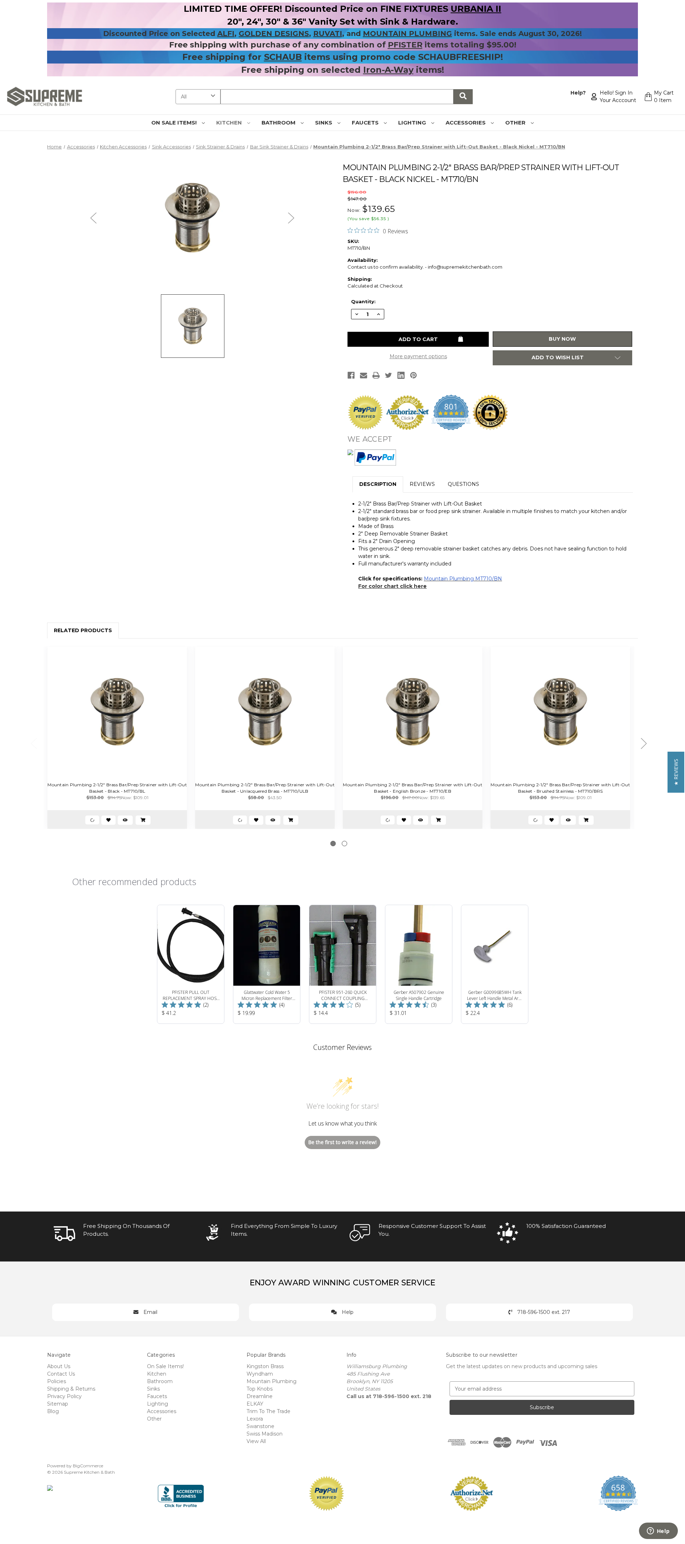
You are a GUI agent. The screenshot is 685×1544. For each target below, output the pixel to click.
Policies (56, 1381)
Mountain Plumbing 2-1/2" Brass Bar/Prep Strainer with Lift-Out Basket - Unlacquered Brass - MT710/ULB (265, 788)
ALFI (225, 33)
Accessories (466, 122)
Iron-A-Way (388, 70)
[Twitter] (388, 375)
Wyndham (260, 1374)
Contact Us (61, 1374)
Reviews (422, 484)
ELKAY (255, 1404)
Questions (463, 484)
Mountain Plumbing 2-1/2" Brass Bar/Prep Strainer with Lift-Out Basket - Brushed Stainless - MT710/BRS (560, 788)
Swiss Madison (265, 1434)
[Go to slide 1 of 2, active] (333, 843)
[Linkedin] (401, 375)
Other (516, 122)
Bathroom (279, 122)
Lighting (412, 122)
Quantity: (363, 301)
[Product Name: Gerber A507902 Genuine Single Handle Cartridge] (418, 964)
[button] (676, 772)
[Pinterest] (413, 375)
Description (377, 484)
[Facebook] (351, 375)
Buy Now (562, 339)
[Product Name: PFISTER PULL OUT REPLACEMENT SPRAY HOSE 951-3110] (190, 964)
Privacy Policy (64, 1396)
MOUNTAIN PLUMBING (407, 33)
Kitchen (229, 122)
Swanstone (260, 1426)
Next (291, 218)
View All (256, 1441)
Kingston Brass (265, 1366)
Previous (93, 218)
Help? (578, 93)
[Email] (363, 375)
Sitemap (57, 1404)
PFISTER (405, 45)
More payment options (418, 356)
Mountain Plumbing (271, 1381)
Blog (53, 1411)
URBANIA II (476, 9)
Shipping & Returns (71, 1389)
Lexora (255, 1419)
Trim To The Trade (268, 1411)
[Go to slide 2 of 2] (344, 843)
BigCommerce (88, 1465)
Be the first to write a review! (342, 1142)
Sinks (324, 122)
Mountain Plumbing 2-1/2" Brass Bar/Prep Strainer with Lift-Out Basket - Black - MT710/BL (117, 788)
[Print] (376, 375)
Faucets (366, 122)
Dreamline (260, 1396)
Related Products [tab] (83, 630)
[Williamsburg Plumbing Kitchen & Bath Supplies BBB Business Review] (181, 1492)
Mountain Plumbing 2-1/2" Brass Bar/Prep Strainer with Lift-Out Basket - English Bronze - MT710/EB (412, 788)
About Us (58, 1366)
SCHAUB (283, 57)
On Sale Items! (174, 122)
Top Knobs (260, 1389)
